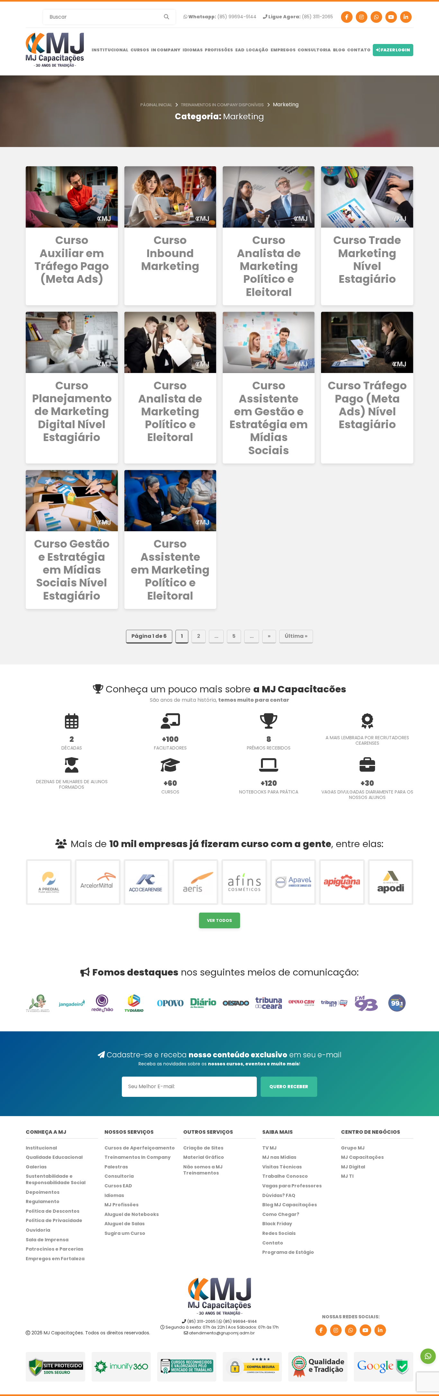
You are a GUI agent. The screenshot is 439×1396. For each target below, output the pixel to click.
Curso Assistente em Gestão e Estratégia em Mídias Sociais (268, 418)
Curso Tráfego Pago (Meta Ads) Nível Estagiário (367, 405)
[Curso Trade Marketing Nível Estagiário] (367, 197)
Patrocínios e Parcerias (54, 1249)
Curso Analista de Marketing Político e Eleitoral (269, 266)
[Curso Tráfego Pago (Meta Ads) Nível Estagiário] (367, 342)
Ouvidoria (38, 1230)
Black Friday (277, 1224)
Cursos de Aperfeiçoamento (139, 1148)
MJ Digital (353, 1167)
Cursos (139, 50)
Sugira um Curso (124, 1233)
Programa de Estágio (288, 1252)
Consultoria (314, 50)
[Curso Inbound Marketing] (170, 197)
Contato (359, 50)
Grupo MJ (353, 1148)
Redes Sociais (279, 1233)
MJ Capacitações (362, 1157)
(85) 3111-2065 (300, 17)
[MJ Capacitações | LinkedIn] (380, 1330)
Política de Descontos (52, 1211)
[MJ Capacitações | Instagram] (361, 17)
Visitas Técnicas (282, 1167)
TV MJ (269, 1148)
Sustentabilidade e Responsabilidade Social (55, 1179)
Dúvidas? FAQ (278, 1195)
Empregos (283, 50)
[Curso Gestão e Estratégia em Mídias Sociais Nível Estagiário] (72, 500)
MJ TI (347, 1176)
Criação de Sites (203, 1148)
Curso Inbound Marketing (170, 253)
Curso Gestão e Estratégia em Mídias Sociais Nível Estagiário (72, 570)
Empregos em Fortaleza (55, 1259)
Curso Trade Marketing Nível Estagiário (367, 260)
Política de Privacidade (54, 1221)
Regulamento (42, 1202)
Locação (257, 50)
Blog (339, 50)
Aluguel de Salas (124, 1224)
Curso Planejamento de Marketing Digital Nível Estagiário (71, 411)
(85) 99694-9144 (221, 17)
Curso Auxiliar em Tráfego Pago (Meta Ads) (71, 260)
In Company (165, 50)
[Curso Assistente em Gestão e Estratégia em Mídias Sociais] (269, 342)
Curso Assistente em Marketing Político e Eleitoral (170, 570)
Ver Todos (219, 920)
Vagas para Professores (292, 1186)
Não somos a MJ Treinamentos (203, 1170)
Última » (296, 636)
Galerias (36, 1167)
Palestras (116, 1167)
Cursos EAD (118, 1186)
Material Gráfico (203, 1157)
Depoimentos (42, 1192)
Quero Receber (288, 1086)
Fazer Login (395, 50)
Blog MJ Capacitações (289, 1205)
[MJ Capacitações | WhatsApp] (350, 1330)
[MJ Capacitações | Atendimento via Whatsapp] (428, 1356)
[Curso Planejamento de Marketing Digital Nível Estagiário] (72, 342)
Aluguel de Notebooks (131, 1214)
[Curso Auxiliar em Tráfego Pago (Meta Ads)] (72, 197)
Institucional (110, 50)
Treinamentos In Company (137, 1157)
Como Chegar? (280, 1214)
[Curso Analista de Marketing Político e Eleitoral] (269, 197)
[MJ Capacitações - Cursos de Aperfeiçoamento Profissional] (55, 50)
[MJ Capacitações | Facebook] (347, 17)
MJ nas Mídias (279, 1157)
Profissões (219, 50)
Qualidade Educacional (54, 1157)
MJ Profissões (121, 1205)
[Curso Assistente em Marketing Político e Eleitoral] (170, 500)
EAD (239, 50)
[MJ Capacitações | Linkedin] (406, 17)
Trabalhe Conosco (285, 1176)
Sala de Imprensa (47, 1240)
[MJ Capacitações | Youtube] (391, 17)
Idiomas (193, 50)
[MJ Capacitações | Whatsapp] (376, 17)
